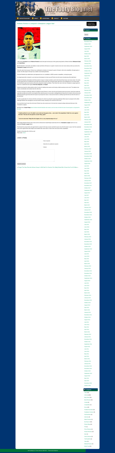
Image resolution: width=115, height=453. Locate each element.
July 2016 (86, 224)
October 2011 (87, 341)
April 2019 (86, 144)
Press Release (87, 429)
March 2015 (87, 263)
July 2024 (86, 51)
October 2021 (87, 70)
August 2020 (87, 105)
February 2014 (87, 295)
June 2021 (86, 80)
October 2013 (87, 302)
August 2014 (87, 280)
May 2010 (86, 378)
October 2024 (87, 44)
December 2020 (88, 95)
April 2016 (86, 231)
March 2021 (87, 88)
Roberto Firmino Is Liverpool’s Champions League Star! (35, 23)
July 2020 (86, 107)
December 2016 (88, 212)
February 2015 (87, 266)
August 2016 (87, 222)
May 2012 (86, 327)
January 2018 (87, 180)
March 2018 (87, 175)
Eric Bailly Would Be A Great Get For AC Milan (65, 167)
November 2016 (88, 214)
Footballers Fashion (88, 412)
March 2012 (87, 332)
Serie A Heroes (87, 436)
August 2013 (87, 305)
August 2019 (87, 134)
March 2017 (87, 205)
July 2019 (86, 136)
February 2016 (87, 236)
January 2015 (87, 268)
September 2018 (88, 161)
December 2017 (88, 183)
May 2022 (86, 56)
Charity (86, 402)
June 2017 (86, 197)
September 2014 (88, 278)
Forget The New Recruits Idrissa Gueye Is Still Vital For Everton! (35, 167)
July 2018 (86, 166)
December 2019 (88, 124)
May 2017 (86, 200)
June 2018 (86, 168)
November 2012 (88, 314)
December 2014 (88, 271)
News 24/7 (91, 26)
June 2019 (86, 139)
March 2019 (87, 146)
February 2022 (87, 61)
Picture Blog (87, 424)
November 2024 (88, 41)
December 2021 (88, 66)
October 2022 (87, 53)
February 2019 (87, 149)
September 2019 (88, 131)
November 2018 (88, 156)
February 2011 (87, 361)
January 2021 (87, 92)
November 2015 (88, 244)
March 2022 (87, 58)
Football (89, 26)
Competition (87, 404)
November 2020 (88, 97)
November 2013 (88, 300)
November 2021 (88, 68)
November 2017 (88, 185)
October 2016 (87, 217)
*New (85, 392)
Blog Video (86, 397)
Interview (86, 417)
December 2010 (88, 366)
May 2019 (86, 141)
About (36, 18)
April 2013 (86, 307)
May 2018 (86, 170)
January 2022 (87, 63)
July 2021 (86, 78)
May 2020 (86, 112)
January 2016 (87, 239)
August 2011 (87, 346)
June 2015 (86, 256)
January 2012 (87, 336)
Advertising (45, 18)
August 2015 (87, 251)
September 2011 (88, 344)
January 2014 (87, 297)
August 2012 (87, 319)
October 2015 (87, 246)
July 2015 (86, 253)
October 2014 (87, 275)
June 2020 (86, 109)
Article (24, 132)
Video (85, 441)
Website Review (88, 443)
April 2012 (86, 329)
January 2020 (87, 122)
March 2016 (87, 234)
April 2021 (86, 85)
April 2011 (86, 356)
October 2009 (87, 385)
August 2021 (87, 75)
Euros (85, 407)
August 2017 (87, 192)
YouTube (65, 18)
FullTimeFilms (87, 414)
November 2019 (88, 127)
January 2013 (87, 312)
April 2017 (86, 202)
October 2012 (87, 317)
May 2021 (86, 83)
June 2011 (86, 351)
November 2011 (88, 339)
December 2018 (88, 153)
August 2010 (87, 375)
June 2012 (86, 324)
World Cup (86, 446)
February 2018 (87, 178)
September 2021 (88, 73)
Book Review (87, 399)
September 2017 (88, 190)
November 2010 (88, 368)
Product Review (88, 431)
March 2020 (87, 117)
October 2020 (87, 100)
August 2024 (87, 48)
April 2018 (86, 173)
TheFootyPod (87, 439)
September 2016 (88, 219)
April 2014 (86, 290)
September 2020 (88, 102)
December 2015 (88, 241)
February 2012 (87, 334)
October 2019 (87, 129)
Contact (56, 18)
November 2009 (88, 383)
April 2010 (86, 380)
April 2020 (86, 114)
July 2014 (86, 283)
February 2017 (87, 207)
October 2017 (87, 188)
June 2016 (86, 227)
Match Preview (87, 419)
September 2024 (88, 46)
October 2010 (87, 371)
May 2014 (86, 288)
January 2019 (87, 151)
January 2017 (87, 210)
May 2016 (86, 229)
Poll (85, 426)
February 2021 (87, 90)
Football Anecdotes (88, 409)
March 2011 (87, 358)
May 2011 (86, 353)
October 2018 (87, 158)
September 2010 (88, 373)
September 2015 (88, 249)
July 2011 (86, 349)
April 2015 (86, 261)
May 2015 (86, 258)
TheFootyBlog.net (24, 18)
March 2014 (87, 292)
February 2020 (87, 119)
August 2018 (87, 163)
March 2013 (87, 310)
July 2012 (86, 322)
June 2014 (86, 285)
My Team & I (87, 421)
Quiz (85, 434)
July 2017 (86, 195)
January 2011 (87, 363)
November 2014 (88, 273)
